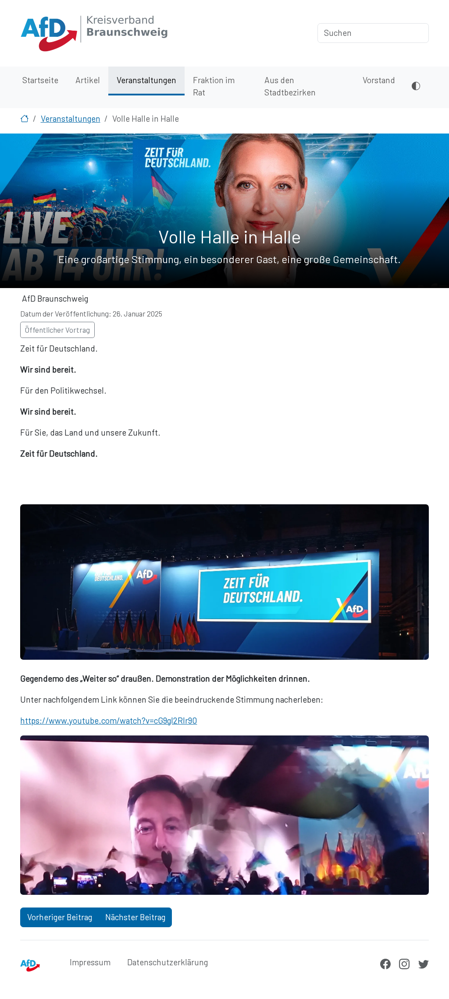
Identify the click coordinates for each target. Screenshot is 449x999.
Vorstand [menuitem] (379, 80)
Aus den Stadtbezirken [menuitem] (290, 86)
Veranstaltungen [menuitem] (146, 80)
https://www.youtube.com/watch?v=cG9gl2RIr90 (108, 720)
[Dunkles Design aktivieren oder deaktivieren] (415, 87)
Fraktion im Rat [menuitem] (214, 86)
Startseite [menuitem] (40, 80)
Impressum (90, 962)
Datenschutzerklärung (167, 962)
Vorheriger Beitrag (59, 917)
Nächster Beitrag (135, 917)
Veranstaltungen (70, 118)
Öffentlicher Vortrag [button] (57, 329)
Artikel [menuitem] (87, 80)
